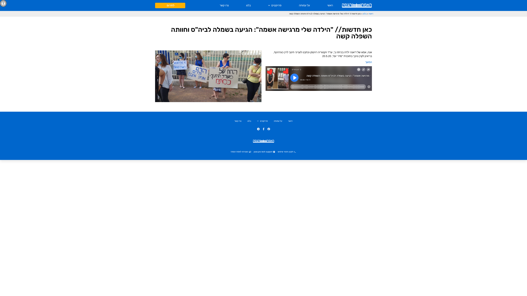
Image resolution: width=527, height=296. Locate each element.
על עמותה (304, 5)
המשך (368, 62)
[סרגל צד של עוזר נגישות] (3, 3)
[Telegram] (258, 129)
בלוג (248, 5)
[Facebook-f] (263, 129)
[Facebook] (268, 129)
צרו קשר (224, 5)
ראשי (330, 5)
